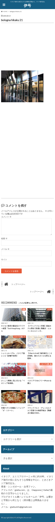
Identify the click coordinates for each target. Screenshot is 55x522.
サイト (4, 259)
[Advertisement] (27, 47)
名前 (4, 238)
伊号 (27, 5)
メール (5, 249)
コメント (6, 217)
